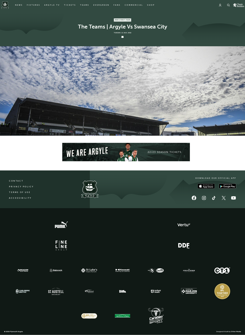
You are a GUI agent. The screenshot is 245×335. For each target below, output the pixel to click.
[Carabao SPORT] (156, 315)
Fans (117, 5)
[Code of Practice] (222, 291)
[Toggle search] (228, 5)
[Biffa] (122, 291)
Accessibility (20, 198)
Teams (84, 5)
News (19, 5)
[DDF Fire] (184, 245)
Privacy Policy (21, 186)
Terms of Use (19, 192)
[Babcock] (56, 270)
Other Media (236, 331)
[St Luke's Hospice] (89, 270)
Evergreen (101, 5)
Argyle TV (52, 5)
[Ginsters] (156, 270)
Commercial (134, 5)
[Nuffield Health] (156, 291)
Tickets (70, 5)
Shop (151, 5)
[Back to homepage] (5, 5)
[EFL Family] (89, 316)
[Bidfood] (89, 291)
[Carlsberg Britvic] (23, 291)
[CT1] (222, 270)
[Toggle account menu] (220, 5)
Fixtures (33, 5)
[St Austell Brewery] (56, 291)
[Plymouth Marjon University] (189, 291)
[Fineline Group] (61, 245)
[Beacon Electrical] (23, 270)
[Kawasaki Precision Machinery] (122, 270)
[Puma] (61, 224)
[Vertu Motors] (184, 225)
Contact (16, 181)
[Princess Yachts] (189, 270)
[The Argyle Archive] (122, 316)
